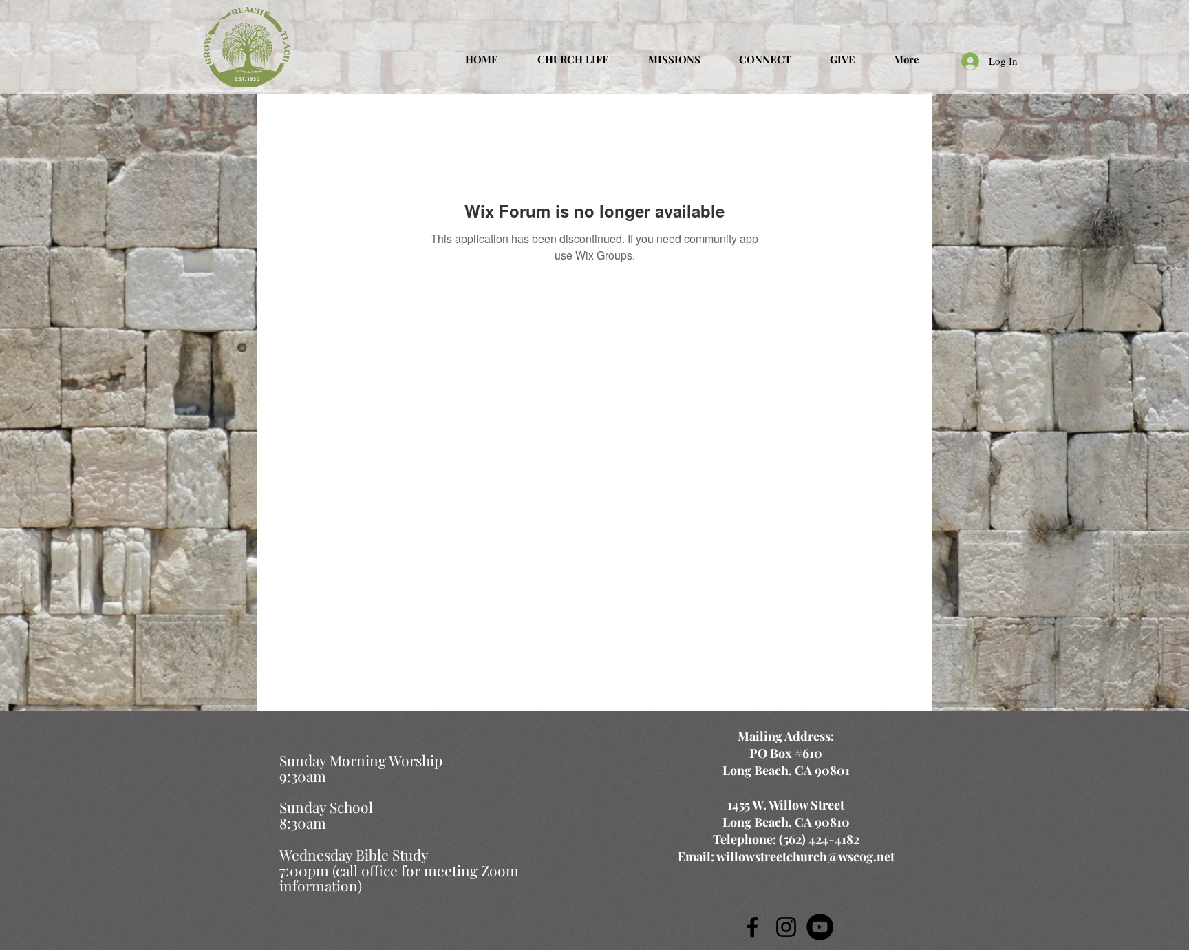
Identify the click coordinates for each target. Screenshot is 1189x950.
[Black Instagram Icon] (786, 927)
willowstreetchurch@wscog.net (805, 856)
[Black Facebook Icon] (752, 927)
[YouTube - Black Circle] (819, 927)
